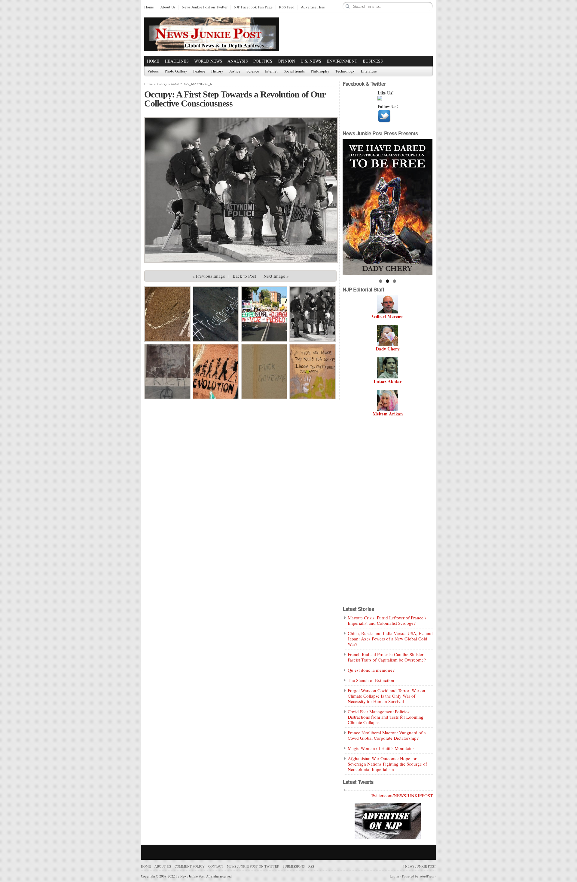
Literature (369, 71)
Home (149, 7)
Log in (394, 876)
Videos (153, 71)
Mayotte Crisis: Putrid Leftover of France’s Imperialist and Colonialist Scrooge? (387, 620)
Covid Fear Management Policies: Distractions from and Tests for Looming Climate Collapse (385, 716)
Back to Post (244, 276)
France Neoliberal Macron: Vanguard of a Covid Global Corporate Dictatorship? (387, 735)
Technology (345, 71)
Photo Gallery (176, 71)
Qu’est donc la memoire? (371, 670)
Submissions (294, 866)
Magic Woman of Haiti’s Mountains (381, 748)
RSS (311, 866)
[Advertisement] (362, 34)
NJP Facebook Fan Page (253, 7)
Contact (215, 866)
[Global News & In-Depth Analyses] (211, 46)
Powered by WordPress (418, 876)
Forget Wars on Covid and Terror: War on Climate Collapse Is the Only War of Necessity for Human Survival (386, 695)
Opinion (286, 61)
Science (252, 71)
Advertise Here (313, 7)
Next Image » (276, 276)
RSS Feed (287, 7)
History (217, 71)
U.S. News (311, 61)
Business (373, 61)
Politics (262, 61)
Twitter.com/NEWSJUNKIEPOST (402, 795)
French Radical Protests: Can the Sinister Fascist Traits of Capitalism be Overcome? (387, 657)
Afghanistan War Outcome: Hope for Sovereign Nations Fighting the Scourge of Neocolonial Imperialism (387, 763)
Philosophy (320, 71)
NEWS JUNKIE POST (419, 866)
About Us (168, 7)
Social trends (294, 71)
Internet (271, 71)
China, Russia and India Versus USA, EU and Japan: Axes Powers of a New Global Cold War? (390, 638)
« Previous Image (208, 276)
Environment (342, 61)
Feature (199, 71)
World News (208, 61)
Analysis (237, 61)
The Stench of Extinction (371, 680)
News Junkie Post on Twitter (204, 7)
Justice (234, 71)
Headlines (177, 61)
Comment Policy (190, 866)
